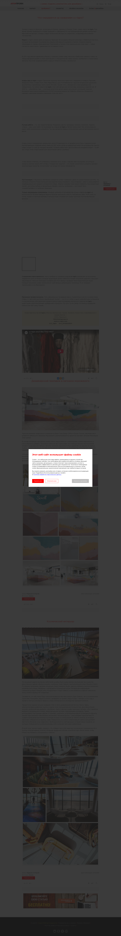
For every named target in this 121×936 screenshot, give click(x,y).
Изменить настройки (80, 481)
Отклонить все (51, 481)
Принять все (38, 481)
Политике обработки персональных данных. (47, 474)
